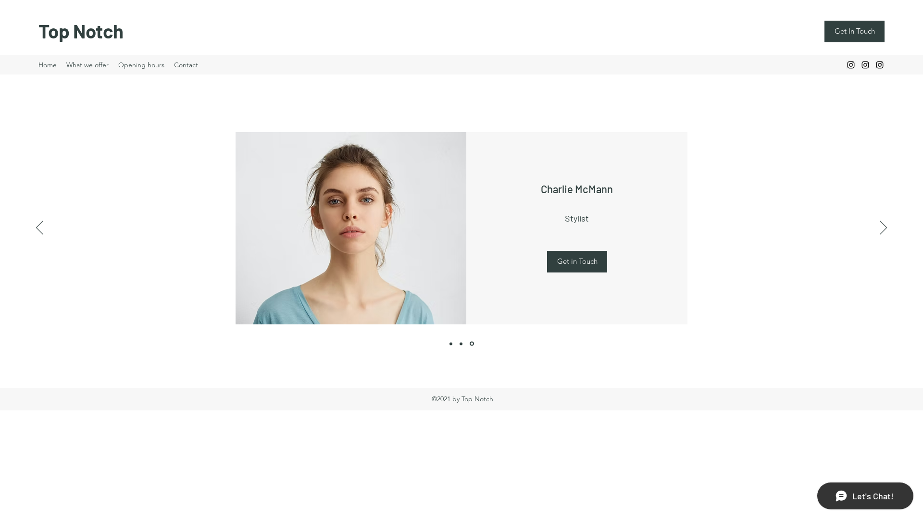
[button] (577, 261)
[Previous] (39, 228)
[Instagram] (851, 65)
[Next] (883, 228)
